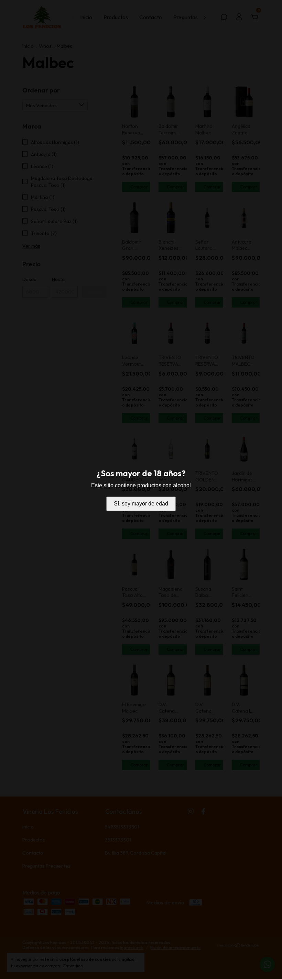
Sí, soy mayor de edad (141, 504)
